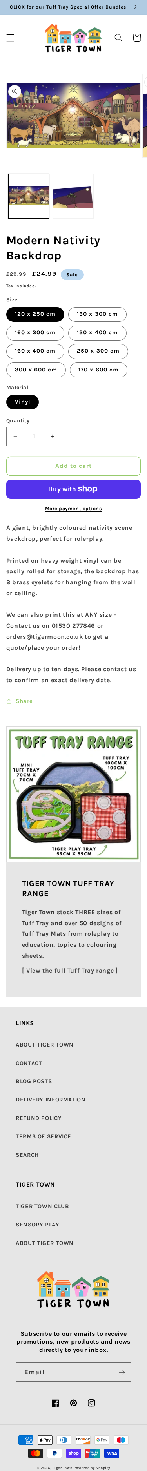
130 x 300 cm (97, 314)
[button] (10, 38)
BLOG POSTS (34, 1081)
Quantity (17, 420)
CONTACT (29, 1063)
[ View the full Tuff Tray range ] (70, 970)
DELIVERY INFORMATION (51, 1099)
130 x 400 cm (97, 332)
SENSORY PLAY (38, 1224)
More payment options (73, 508)
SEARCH (27, 1155)
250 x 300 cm (98, 351)
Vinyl (22, 402)
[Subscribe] (122, 1372)
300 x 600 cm (36, 369)
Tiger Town (62, 1468)
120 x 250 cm (35, 314)
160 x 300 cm (35, 332)
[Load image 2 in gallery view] (73, 196)
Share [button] (24, 701)
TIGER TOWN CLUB (42, 1206)
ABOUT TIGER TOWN (45, 1045)
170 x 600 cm (98, 369)
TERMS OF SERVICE (43, 1136)
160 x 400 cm (35, 351)
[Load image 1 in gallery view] (28, 196)
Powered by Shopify (92, 1468)
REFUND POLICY (39, 1118)
